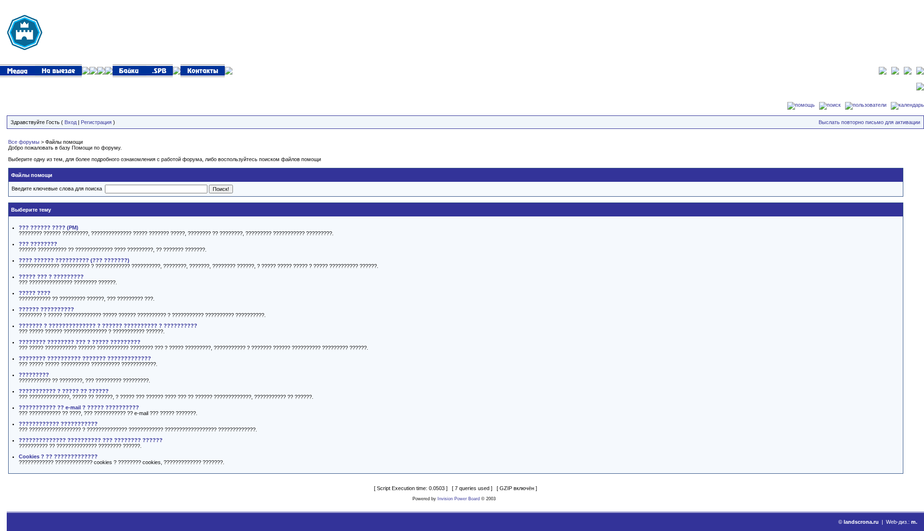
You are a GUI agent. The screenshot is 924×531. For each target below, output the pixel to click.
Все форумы (23, 142)
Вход (70, 122)
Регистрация (96, 122)
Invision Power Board (458, 498)
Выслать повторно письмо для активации (869, 122)
